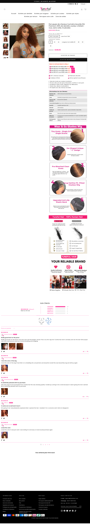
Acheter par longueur (41, 13)
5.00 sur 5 (31, 309)
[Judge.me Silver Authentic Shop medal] (41, 320)
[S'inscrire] (80, 506)
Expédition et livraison (8, 505)
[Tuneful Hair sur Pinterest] (73, 511)
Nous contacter (7, 500)
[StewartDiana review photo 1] (4, 368)
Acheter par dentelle (25, 13)
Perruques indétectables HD (46, 500)
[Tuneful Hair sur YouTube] (67, 511)
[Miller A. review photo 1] (4, 413)
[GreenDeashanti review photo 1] (4, 391)
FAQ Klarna (22, 505)
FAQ (20, 503)
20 (50, 42)
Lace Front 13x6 (65, 36)
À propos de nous (7, 498)
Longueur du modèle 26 (68, 42)
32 (50, 46)
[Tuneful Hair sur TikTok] (75, 511)
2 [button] (43, 444)
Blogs (4, 511)
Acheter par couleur (57, 13)
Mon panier (22, 500)
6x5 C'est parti (54, 36)
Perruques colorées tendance (46, 505)
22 (54, 42)
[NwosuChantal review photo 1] (4, 346)
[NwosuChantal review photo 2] (12, 346)
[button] (52, 30)
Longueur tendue (54, 39)
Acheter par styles (72, 13)
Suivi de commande (8, 503)
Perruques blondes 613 (44, 503)
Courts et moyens (43, 507)
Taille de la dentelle (56, 33)
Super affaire (42, 498)
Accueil (13, 13)
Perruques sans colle (46, 16)
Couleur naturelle (43, 509)
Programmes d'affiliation (25, 507)
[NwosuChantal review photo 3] (19, 346)
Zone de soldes (61, 16)
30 (82, 42)
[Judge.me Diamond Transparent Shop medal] (48, 320)
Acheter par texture (30, 16)
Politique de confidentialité (9, 507)
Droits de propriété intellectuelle (27, 509)
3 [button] (45, 444)
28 (78, 42)
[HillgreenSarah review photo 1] (4, 435)
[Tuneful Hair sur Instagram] (62, 511)
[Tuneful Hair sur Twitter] (70, 511)
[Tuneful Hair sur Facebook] (64, 511)
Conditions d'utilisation (8, 509)
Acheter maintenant (68, 59)
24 (58, 42)
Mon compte (22, 498)
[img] (4, 332)
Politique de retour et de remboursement (25, 512)
